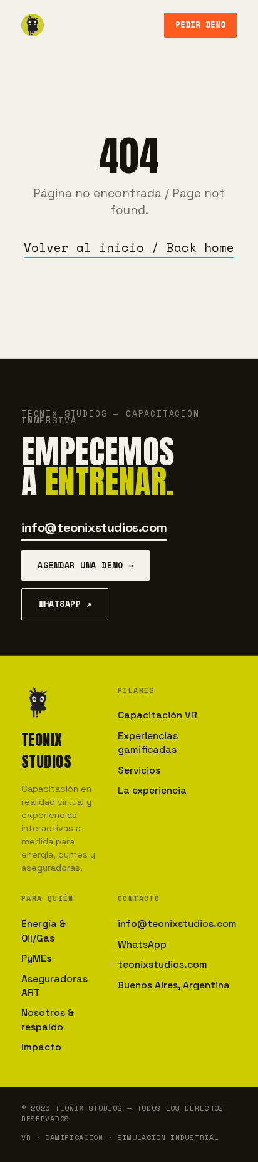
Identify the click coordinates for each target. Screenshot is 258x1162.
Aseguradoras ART (54, 986)
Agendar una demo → (85, 565)
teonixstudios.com (162, 964)
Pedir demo (200, 25)
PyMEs (36, 958)
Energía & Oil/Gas (43, 931)
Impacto (41, 1047)
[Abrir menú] (148, 25)
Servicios (139, 770)
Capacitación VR (157, 715)
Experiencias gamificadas (148, 743)
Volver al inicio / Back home (129, 247)
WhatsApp (142, 944)
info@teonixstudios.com (94, 527)
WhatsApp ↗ (64, 604)
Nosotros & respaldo (47, 1020)
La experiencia (152, 790)
